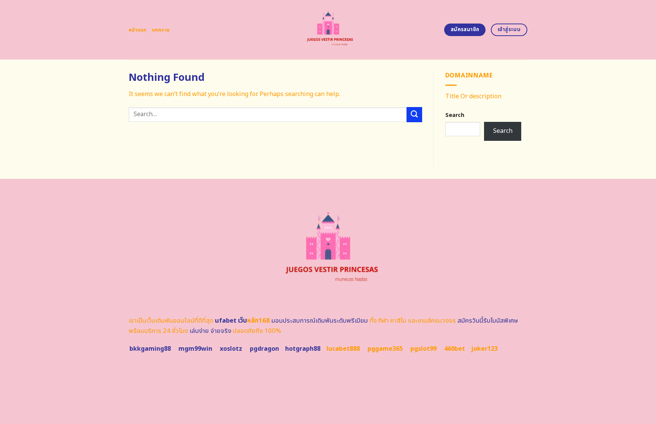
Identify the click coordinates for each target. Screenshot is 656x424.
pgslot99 (423, 348)
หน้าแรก (138, 30)
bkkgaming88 (150, 348)
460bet (454, 348)
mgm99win (195, 348)
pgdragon (264, 348)
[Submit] (414, 114)
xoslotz (231, 348)
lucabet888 (343, 348)
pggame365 (385, 348)
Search (454, 115)
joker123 (484, 348)
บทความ (161, 30)
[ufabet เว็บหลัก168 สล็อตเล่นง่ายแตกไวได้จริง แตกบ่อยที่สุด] (328, 30)
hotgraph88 (302, 348)
